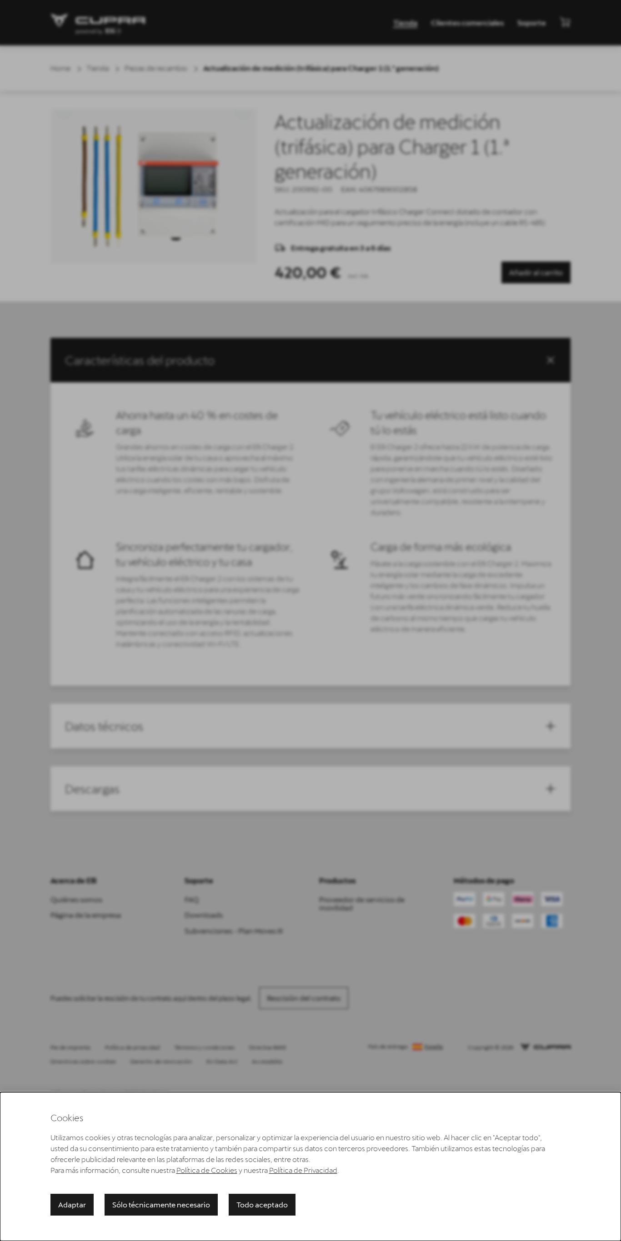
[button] (310, 360)
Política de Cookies (206, 1170)
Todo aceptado (262, 1204)
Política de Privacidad (303, 1170)
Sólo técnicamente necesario (161, 1204)
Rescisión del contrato (304, 998)
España (434, 1046)
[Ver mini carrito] (565, 21)
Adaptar (72, 1204)
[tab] (310, 726)
